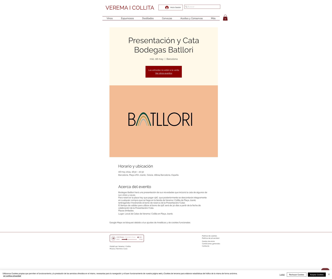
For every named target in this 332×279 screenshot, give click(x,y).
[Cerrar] (328, 274)
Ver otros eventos (163, 73)
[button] (225, 18)
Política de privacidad (210, 238)
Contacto (205, 246)
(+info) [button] (282, 274)
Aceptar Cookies (317, 274)
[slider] (141, 237)
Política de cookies (209, 236)
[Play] (113, 238)
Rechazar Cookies (296, 274)
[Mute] (138, 237)
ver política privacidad (12, 275)
